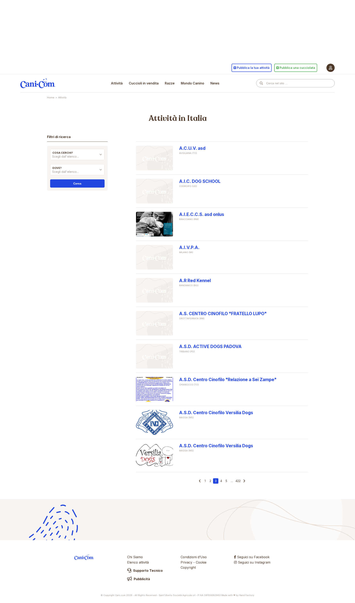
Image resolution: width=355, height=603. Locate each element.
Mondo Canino (192, 83)
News (214, 83)
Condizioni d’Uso (194, 557)
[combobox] (77, 157)
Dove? (57, 167)
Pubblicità (141, 579)
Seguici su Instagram (253, 562)
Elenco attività (138, 562)
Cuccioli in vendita (144, 83)
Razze (170, 83)
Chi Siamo (135, 557)
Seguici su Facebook (253, 557)
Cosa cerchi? (62, 152)
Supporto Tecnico (147, 570)
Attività (117, 83)
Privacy (186, 562)
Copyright (188, 567)
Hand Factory (246, 595)
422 (238, 481)
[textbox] (77, 156)
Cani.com (37, 83)
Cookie (201, 562)
